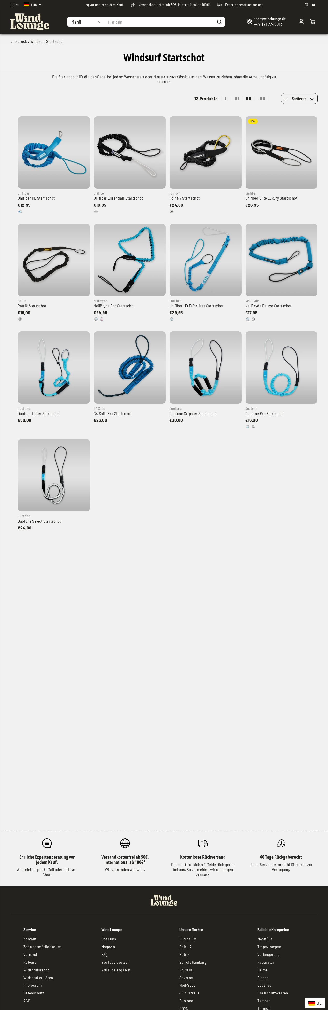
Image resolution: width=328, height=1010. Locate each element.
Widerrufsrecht (36, 969)
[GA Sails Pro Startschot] (130, 367)
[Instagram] (306, 5)
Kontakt (30, 938)
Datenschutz (33, 992)
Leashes (264, 985)
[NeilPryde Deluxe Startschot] (282, 260)
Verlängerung (268, 954)
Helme (262, 969)
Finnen (263, 977)
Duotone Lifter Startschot (39, 413)
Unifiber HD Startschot (36, 198)
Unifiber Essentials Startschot (118, 198)
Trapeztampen (269, 946)
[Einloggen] (301, 22)
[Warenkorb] (312, 22)
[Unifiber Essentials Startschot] (130, 152)
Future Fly (187, 938)
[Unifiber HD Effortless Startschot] (206, 260)
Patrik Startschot (32, 305)
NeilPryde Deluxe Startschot (268, 305)
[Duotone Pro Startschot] (282, 367)
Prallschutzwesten (272, 992)
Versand (30, 954)
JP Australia (189, 992)
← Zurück (18, 41)
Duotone (186, 1000)
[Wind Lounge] (29, 22)
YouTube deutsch (115, 962)
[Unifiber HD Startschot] (54, 152)
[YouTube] (313, 5)
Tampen (264, 1000)
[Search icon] (219, 22)
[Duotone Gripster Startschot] (206, 367)
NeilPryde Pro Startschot (114, 305)
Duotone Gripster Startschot (192, 413)
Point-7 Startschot (184, 198)
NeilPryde (187, 985)
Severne (186, 977)
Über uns (108, 938)
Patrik (184, 954)
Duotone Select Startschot (39, 521)
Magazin (108, 946)
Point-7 (185, 946)
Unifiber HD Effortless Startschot (196, 305)
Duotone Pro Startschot (264, 413)
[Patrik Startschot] (54, 260)
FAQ (104, 954)
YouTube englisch (115, 969)
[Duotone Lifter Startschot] (54, 367)
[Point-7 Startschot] (206, 152)
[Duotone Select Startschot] (54, 475)
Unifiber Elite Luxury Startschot (271, 198)
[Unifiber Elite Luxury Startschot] (282, 152)
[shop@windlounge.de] (267, 22)
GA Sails (186, 969)
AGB (26, 1000)
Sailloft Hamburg (193, 962)
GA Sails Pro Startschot (113, 413)
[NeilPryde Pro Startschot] (130, 260)
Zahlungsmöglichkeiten (42, 946)
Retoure (30, 962)
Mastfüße (264, 938)
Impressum (32, 985)
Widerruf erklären (38, 977)
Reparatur (265, 962)
